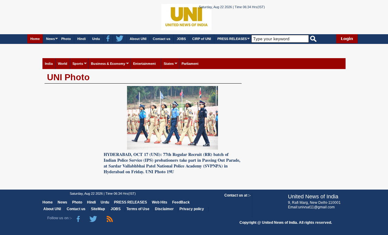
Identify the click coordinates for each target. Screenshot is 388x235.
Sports (77, 63)
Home (35, 39)
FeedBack (181, 202)
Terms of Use (137, 209)
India (49, 63)
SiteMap (98, 209)
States (169, 63)
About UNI (138, 39)
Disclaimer (164, 209)
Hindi (81, 39)
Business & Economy (108, 63)
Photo (66, 39)
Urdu (96, 39)
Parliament (190, 63)
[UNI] (170, 16)
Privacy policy (191, 209)
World (62, 63)
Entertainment (144, 63)
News (50, 39)
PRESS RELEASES (232, 39)
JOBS (181, 39)
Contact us (161, 39)
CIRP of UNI (201, 39)
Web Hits (159, 202)
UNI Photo (68, 77)
